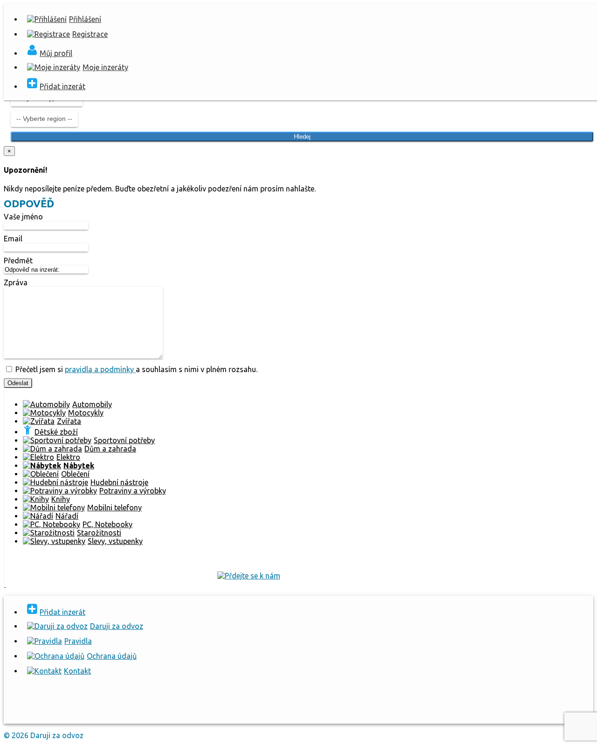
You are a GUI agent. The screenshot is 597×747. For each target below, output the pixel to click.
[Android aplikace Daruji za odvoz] (38, 712)
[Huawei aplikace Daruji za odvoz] (168, 712)
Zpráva (16, 282)
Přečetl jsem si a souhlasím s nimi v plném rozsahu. (135, 369)
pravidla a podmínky (100, 369)
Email (13, 238)
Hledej (302, 136)
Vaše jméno (23, 216)
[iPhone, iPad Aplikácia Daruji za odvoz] (103, 712)
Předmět (18, 260)
